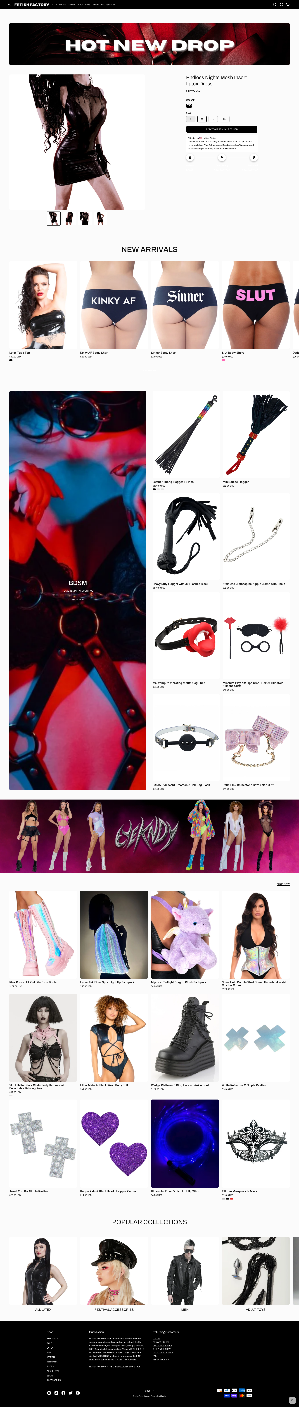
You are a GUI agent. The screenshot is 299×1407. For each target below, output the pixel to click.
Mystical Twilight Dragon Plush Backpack (178, 982)
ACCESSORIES (54, 1380)
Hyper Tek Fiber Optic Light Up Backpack (107, 982)
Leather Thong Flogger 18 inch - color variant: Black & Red (162, 489)
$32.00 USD (228, 588)
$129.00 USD (228, 989)
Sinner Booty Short (163, 352)
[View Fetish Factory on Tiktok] (56, 1393)
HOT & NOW (52, 1338)
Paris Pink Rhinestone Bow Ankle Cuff (248, 785)
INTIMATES (52, 1361)
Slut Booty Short (233, 352)
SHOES (50, 1366)
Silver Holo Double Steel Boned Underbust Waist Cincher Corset (254, 984)
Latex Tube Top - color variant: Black (10, 360)
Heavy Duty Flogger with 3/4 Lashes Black (180, 584)
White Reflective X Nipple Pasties (244, 1085)
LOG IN (156, 1338)
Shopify (163, 1396)
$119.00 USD (159, 588)
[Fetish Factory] (31, 4)
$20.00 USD (86, 357)
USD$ (147, 1391)
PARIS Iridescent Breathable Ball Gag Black (181, 785)
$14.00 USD (227, 1089)
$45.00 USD (228, 690)
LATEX (50, 1348)
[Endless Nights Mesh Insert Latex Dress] (54, 219)
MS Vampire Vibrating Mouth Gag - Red (179, 683)
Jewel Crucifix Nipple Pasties (28, 1191)
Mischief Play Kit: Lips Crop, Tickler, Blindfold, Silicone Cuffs (253, 684)
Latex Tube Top (19, 352)
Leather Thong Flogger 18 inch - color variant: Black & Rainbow (158, 489)
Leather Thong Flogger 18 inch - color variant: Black (154, 489)
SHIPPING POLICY (162, 1349)
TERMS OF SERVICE (162, 1345)
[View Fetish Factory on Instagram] (49, 1393)
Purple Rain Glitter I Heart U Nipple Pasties (108, 1191)
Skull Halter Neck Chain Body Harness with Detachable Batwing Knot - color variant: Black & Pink (10, 1095)
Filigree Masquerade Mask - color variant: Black (227, 1199)
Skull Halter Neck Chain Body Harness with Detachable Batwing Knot (37, 1087)
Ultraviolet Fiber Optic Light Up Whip (175, 1191)
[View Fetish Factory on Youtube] (77, 1393)
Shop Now (149, 370)
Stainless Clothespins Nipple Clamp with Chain (254, 584)
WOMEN (51, 1357)
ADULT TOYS (53, 1371)
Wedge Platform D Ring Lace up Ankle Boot (180, 1085)
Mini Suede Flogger (236, 482)
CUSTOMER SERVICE (163, 1352)
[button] (60, 4)
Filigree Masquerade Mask (239, 1191)
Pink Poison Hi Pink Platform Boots (33, 982)
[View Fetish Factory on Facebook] (63, 1393)
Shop (50, 1332)
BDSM (50, 1375)
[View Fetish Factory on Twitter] (70, 1393)
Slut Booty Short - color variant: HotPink (223, 360)
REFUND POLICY (161, 1359)
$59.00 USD (15, 357)
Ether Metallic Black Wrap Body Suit (104, 1085)
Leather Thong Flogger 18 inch (173, 482)
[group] (149, 312)
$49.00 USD (228, 789)
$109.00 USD (159, 486)
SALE (49, 1343)
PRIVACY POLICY (161, 1342)
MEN (49, 1352)
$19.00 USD (227, 1195)
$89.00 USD (15, 1092)
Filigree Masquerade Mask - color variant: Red (231, 1199)
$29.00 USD (158, 789)
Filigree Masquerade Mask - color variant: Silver (223, 1199)
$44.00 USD (156, 986)
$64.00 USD (86, 1089)
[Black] (189, 106)
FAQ (155, 1356)
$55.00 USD (86, 986)
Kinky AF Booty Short (94, 352)
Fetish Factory (144, 1396)
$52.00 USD (228, 486)
